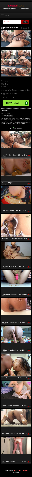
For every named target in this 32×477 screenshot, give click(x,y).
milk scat (10, 119)
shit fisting (17, 119)
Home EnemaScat (8, 470)
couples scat (4, 122)
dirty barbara (20, 121)
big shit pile (4, 123)
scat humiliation (10, 121)
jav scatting (4, 119)
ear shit (23, 122)
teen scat (23, 119)
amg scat (17, 122)
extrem (28, 122)
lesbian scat (7, 118)
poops (10, 123)
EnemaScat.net (16, 472)
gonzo (13, 118)
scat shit (23, 123)
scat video (19, 118)
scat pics (27, 121)
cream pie (12, 122)
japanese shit (17, 123)
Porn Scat (9, 115)
